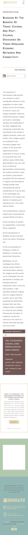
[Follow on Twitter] (15, 529)
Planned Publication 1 (13, 331)
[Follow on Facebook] (12, 529)
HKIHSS (14, 524)
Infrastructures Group (10, 12)
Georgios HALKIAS (11, 76)
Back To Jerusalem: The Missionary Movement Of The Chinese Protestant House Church (14, 396)
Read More (14, 422)
